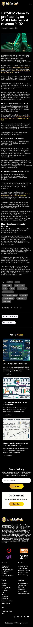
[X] (14, 307)
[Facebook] (11, 307)
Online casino (23, 295)
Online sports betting (8, 298)
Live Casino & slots (7, 575)
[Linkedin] (20, 307)
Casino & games (7, 285)
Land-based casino (8, 291)
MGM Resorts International (10, 295)
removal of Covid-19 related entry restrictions (15, 71)
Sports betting (6, 301)
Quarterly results (21, 298)
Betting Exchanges (7, 569)
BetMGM (9, 282)
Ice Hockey (5, 596)
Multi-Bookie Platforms (5, 567)
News (3, 613)
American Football (7, 601)
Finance (5, 288)
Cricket (4, 585)
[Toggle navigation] (26, 3)
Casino (17, 282)
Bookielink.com (9, 623)
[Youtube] (28, 617)
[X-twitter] (24, 617)
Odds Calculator (23, 568)
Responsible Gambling (22, 586)
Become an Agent (7, 611)
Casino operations (19, 285)
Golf (3, 592)
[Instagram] (18, 617)
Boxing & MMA (6, 588)
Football (4, 583)
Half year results (22, 288)
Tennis (4, 594)
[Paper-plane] (21, 617)
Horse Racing (6, 603)
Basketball (5, 599)
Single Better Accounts (5, 572)
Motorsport (5, 590)
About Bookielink (23, 583)
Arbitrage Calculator (24, 570)
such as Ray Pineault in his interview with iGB (15, 194)
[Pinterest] (17, 307)
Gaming (12, 288)
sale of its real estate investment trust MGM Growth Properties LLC (15, 118)
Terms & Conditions (24, 593)
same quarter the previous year (15, 68)
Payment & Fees (23, 566)
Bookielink (5, 28)
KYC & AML (21, 589)
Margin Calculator (23, 573)
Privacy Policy (22, 591)
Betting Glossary (23, 575)
